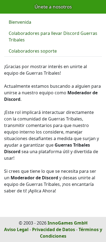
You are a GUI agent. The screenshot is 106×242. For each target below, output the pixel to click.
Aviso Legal (16, 229)
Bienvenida (20, 22)
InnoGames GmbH (68, 223)
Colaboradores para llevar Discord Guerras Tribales (53, 36)
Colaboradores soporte (33, 51)
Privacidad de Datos (53, 229)
